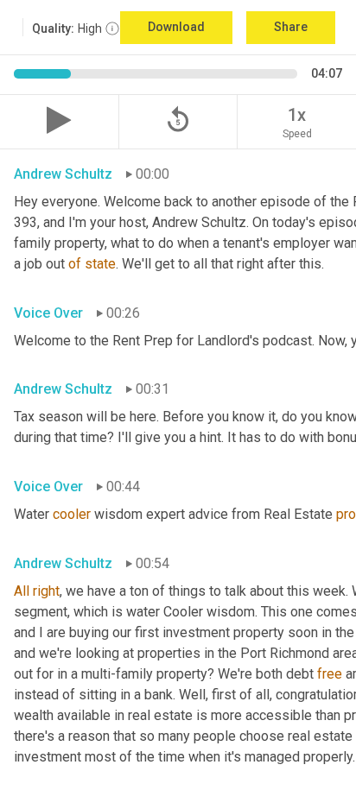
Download (176, 27)
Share (291, 27)
